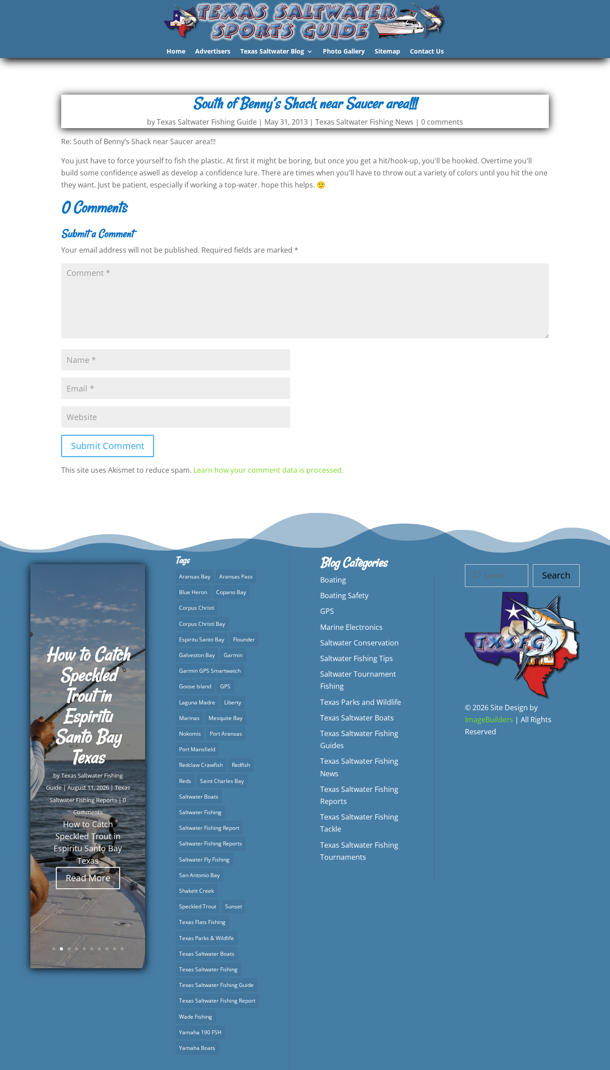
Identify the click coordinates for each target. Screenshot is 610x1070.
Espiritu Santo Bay (201, 639)
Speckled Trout (197, 906)
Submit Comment (107, 446)
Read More (88, 877)
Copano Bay (231, 592)
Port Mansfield (197, 749)
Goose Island (195, 686)
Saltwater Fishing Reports (210, 843)
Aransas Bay (194, 576)
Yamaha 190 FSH (200, 1032)
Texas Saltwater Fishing (208, 969)
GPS (225, 686)
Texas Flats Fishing (202, 922)
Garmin (233, 655)
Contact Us (427, 51)
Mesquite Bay (225, 718)
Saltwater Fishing (200, 812)
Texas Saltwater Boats (206, 954)
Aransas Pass (236, 576)
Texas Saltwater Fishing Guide (207, 122)
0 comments (442, 122)
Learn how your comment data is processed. (268, 470)
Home (176, 51)
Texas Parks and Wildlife (360, 702)
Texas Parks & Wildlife (206, 938)
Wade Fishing (195, 1016)
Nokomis (190, 733)
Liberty (232, 702)
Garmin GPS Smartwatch (210, 670)
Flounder (244, 639)
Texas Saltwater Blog (272, 51)
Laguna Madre (197, 702)
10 (122, 948)
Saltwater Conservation (359, 643)
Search (556, 575)
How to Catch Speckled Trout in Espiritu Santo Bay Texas (88, 705)
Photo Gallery (344, 51)
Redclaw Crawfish (201, 765)
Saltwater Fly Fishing (204, 859)
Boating (333, 580)
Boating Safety (344, 595)
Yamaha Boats (197, 1048)
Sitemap (387, 51)
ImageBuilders (489, 719)
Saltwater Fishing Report (209, 828)
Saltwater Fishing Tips (356, 658)
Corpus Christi (196, 608)
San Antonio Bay (199, 875)
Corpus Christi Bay (202, 624)
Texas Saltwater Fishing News (364, 122)
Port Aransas (226, 733)
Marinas (189, 718)
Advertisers (212, 51)
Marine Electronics (351, 627)
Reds (185, 781)
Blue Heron (193, 592)
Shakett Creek (196, 891)
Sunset (233, 906)
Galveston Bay (197, 655)
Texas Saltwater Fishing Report (217, 1000)
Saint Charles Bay (222, 781)
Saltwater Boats (198, 796)
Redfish (241, 765)
